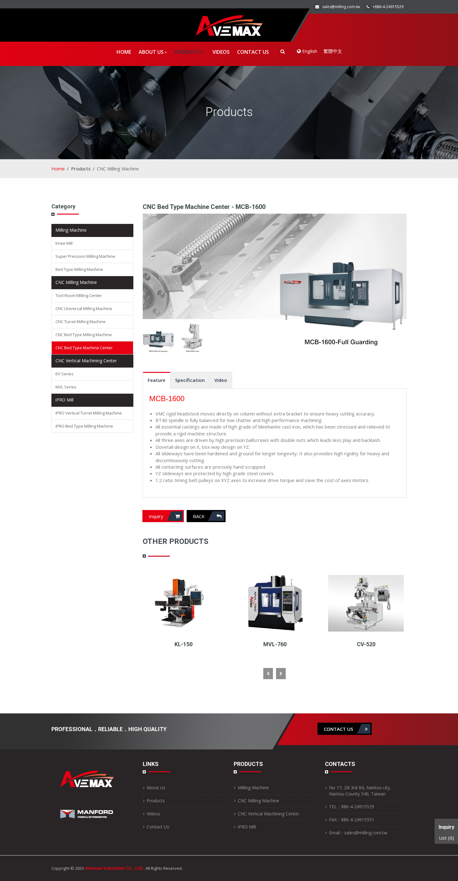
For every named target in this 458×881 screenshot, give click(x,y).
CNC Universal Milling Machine (83, 308)
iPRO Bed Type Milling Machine (84, 426)
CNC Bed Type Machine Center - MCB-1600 (204, 207)
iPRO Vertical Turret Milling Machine (88, 413)
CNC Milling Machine (76, 282)
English (309, 51)
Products (188, 52)
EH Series (64, 374)
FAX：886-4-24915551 (351, 820)
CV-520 (274, 644)
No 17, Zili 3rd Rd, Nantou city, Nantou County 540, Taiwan (360, 791)
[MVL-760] (184, 603)
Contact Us (253, 52)
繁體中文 (332, 51)
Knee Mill (64, 243)
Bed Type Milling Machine (79, 269)
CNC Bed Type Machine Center (84, 347)
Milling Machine (71, 230)
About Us (151, 52)
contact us (339, 729)
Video (220, 380)
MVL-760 (183, 644)
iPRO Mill (64, 400)
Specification (190, 380)
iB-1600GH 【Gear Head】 (366, 644)
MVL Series (65, 387)
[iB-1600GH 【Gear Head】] (366, 603)
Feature (156, 380)
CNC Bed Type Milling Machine (83, 334)
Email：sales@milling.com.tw (358, 833)
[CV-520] (274, 603)
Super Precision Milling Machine (85, 256)
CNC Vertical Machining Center (86, 361)
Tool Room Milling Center (78, 295)
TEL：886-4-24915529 (351, 806)
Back (199, 516)
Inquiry (157, 516)
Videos (221, 52)
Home (124, 52)
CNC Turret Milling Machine (80, 321)
